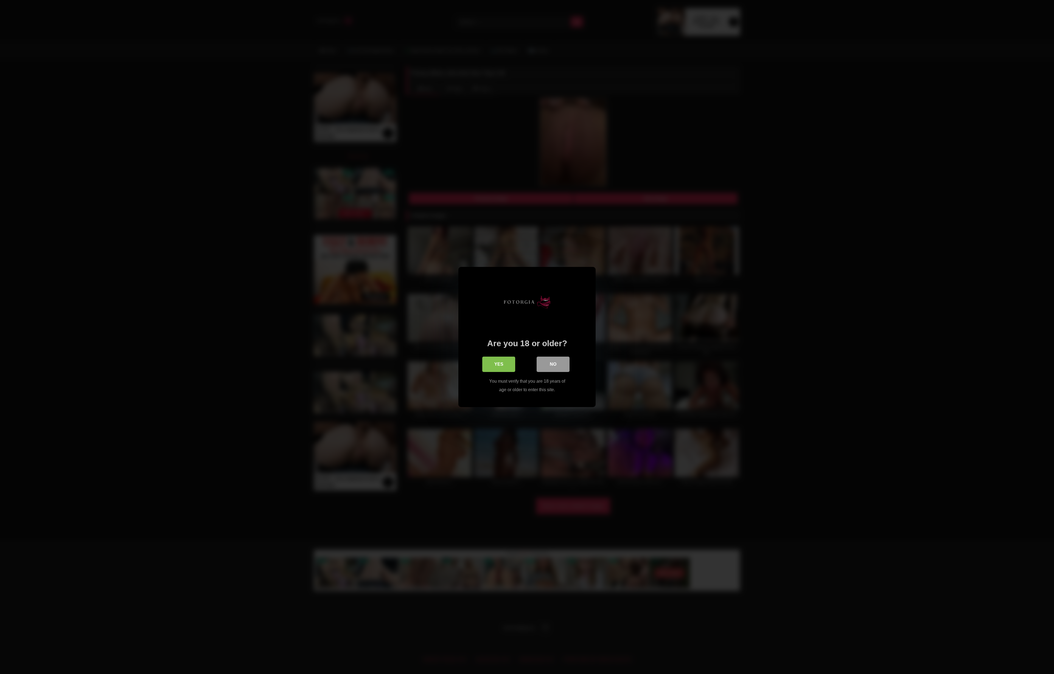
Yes (498, 364)
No (553, 364)
